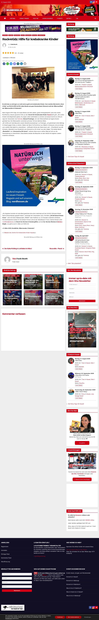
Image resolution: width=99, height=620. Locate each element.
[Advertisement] (33, 370)
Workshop (85, 146)
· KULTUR (35, 18)
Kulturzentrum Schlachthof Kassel (85, 148)
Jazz (80, 201)
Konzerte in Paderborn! (73, 584)
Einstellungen (8, 618)
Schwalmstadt (41, 35)
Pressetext (7, 275)
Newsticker (49, 291)
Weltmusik (82, 104)
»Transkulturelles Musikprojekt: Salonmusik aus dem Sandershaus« (85, 96)
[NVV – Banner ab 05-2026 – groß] (33, 175)
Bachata (81, 119)
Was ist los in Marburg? (73, 595)
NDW (76, 253)
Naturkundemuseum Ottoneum (84, 86)
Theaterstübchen (80, 176)
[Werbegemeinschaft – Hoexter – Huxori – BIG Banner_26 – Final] (82, 55)
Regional (34, 35)
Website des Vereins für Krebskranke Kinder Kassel (19, 232)
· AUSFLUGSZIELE (47, 18)
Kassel (22, 35)
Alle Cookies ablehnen (73, 617)
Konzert (84, 174)
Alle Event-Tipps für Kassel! (76, 156)
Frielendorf (17, 35)
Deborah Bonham (81, 172)
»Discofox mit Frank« (82, 376)
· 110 (76, 18)
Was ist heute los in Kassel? (74, 592)
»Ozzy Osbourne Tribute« (83, 215)
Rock (18, 275)
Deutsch (81, 251)
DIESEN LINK (89, 520)
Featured (11, 35)
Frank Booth (14, 44)
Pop (93, 251)
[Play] (82, 461)
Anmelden (4, 550)
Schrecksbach (79, 221)
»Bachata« (78, 113)
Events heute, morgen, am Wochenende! (78, 573)
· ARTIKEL (12, 18)
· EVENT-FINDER (24, 18)
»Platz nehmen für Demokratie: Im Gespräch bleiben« (85, 143)
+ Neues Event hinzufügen (82, 479)
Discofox (81, 383)
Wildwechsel (90, 344)
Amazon (78, 515)
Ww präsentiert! (72, 332)
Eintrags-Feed (5, 554)
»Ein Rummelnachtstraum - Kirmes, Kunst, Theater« (84, 81)
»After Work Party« (81, 391)
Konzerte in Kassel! (72, 577)
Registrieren (4, 546)
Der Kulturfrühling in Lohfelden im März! (18, 248)
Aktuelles (5, 35)
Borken (60, 222)
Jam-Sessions (86, 101)
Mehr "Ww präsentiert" (74, 263)
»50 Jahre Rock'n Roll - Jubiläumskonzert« (82, 242)
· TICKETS (59, 18)
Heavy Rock (86, 225)
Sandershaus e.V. (88, 103)
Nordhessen (28, 35)
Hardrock (81, 227)
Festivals (20, 119)
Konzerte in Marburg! (72, 580)
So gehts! (82, 443)
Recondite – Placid (56, 248)
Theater (27, 275)
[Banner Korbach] (33, 28)
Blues (80, 178)
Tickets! (85, 180)
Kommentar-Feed (6, 558)
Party (83, 394)
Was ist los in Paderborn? (74, 588)
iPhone (45, 575)
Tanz (10, 291)
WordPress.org (5, 561)
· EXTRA (68, 18)
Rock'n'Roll (88, 251)
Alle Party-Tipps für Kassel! (76, 404)
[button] (95, 18)
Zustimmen (60, 617)
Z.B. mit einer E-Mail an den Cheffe (76, 549)
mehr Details (79, 88)
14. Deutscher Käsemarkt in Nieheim (10, 282)
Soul (88, 178)
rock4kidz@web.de (8, 222)
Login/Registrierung (39, 556)
